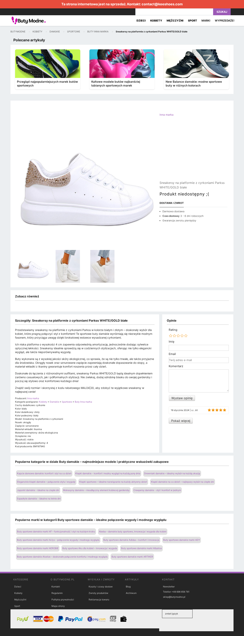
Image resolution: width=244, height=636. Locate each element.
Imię (171, 341)
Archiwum (131, 593)
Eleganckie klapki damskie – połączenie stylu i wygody (46, 481)
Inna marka (166, 114)
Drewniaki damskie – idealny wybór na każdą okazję (172, 473)
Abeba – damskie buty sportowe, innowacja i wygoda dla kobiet (132, 531)
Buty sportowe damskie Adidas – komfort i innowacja (131, 539)
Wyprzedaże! (224, 20)
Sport (17, 606)
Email (172, 354)
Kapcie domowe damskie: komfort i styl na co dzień (44, 473)
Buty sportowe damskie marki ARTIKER (132, 556)
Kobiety (18, 593)
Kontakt (55, 586)
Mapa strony (58, 606)
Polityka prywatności (62, 599)
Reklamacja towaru (99, 599)
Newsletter (169, 586)
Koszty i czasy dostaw (101, 586)
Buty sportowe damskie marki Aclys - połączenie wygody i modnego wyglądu (58, 539)
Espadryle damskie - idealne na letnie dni (39, 498)
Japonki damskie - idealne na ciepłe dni (38, 490)
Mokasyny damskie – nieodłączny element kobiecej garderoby (96, 490)
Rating (173, 330)
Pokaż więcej (180, 421)
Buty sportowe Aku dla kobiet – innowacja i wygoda (89, 548)
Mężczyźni (20, 599)
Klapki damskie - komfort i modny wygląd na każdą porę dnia (107, 473)
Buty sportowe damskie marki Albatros (141, 548)
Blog (128, 586)
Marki (205, 20)
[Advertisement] (193, 152)
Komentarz (176, 366)
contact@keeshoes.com (162, 4)
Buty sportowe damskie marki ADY (181, 539)
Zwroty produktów (98, 593)
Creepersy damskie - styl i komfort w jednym (157, 490)
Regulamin (57, 593)
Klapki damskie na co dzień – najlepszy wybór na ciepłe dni (182, 481)
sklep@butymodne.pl (174, 596)
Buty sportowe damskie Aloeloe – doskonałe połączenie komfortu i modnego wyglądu (62, 556)
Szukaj (222, 11)
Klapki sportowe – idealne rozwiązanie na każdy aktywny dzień (113, 481)
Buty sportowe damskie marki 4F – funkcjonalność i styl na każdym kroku (56, 531)
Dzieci (17, 586)
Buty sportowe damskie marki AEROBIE (38, 548)
